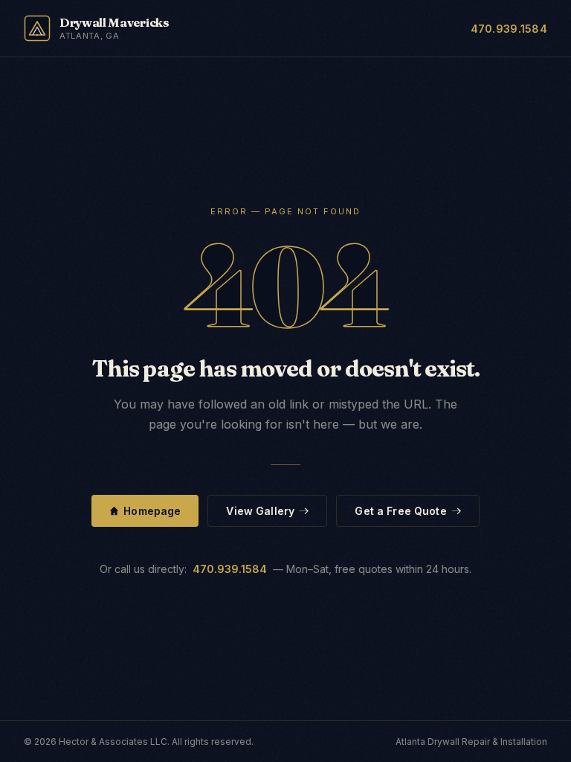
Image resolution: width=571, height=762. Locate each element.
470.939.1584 (509, 28)
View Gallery (260, 511)
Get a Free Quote (400, 511)
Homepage (152, 511)
